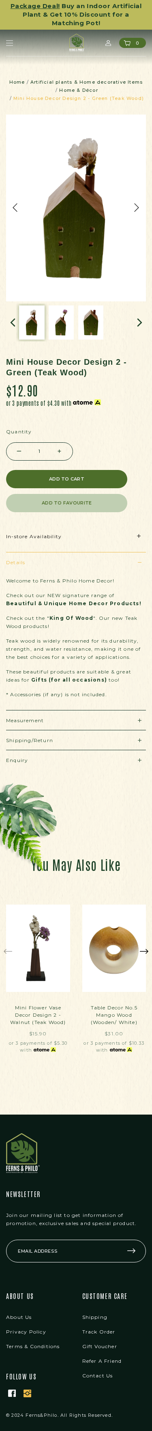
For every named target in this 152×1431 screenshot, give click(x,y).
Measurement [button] (25, 712)
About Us (19, 1308)
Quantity (19, 423)
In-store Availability (34, 528)
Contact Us (97, 1367)
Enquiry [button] (17, 752)
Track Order (99, 1323)
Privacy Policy (26, 1323)
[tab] (76, 553)
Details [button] (15, 554)
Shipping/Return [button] (29, 732)
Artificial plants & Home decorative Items (86, 73)
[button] (11, 314)
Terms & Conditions (33, 1338)
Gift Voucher (99, 1338)
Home (17, 73)
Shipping (95, 1308)
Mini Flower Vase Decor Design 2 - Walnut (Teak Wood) (38, 1006)
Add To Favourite (67, 494)
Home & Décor (78, 81)
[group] (32, 314)
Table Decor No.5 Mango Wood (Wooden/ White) (114, 1006)
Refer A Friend (102, 1352)
